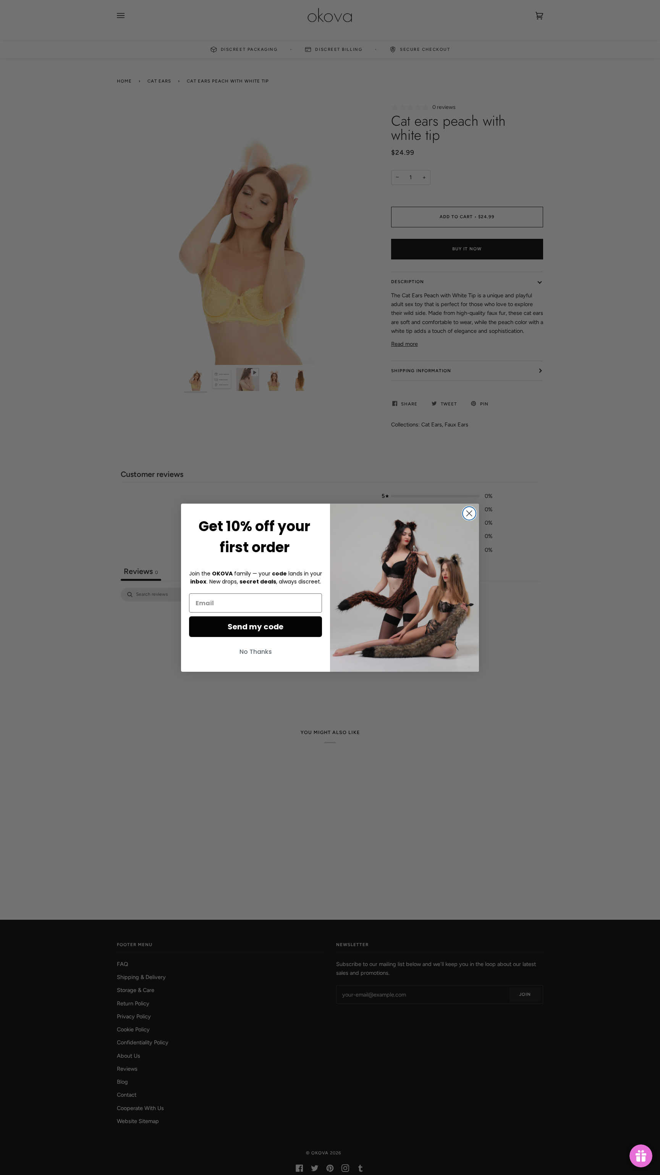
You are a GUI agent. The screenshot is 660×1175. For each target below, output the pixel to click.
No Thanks (255, 651)
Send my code (255, 626)
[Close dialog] (469, 513)
